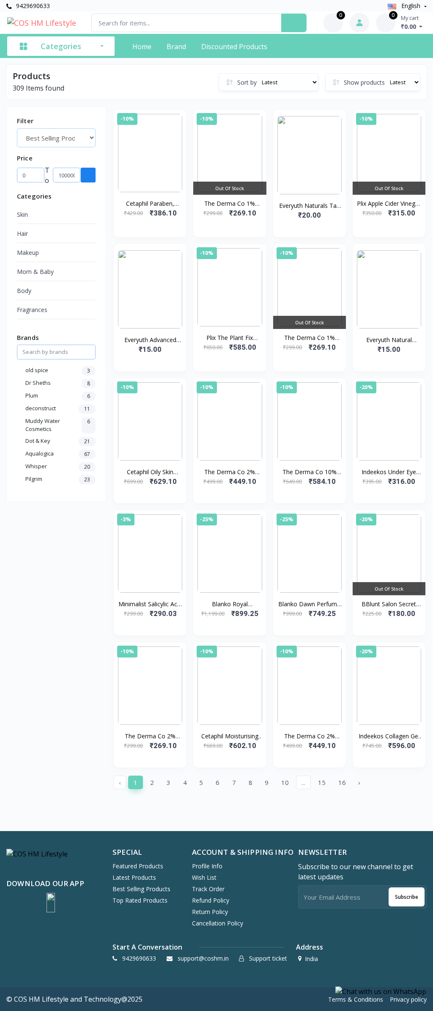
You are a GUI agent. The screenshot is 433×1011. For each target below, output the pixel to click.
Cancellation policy (217, 923)
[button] (51, 902)
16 (342, 782)
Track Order (208, 889)
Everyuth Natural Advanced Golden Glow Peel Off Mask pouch (389, 340)
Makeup (28, 253)
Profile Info (207, 866)
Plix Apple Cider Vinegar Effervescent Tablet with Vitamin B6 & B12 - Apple (389, 203)
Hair (22, 233)
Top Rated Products (139, 900)
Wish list (204, 877)
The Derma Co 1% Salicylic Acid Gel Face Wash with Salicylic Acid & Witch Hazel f (309, 338)
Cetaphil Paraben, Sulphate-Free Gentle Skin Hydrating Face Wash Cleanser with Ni (150, 203)
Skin (22, 214)
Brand (176, 46)
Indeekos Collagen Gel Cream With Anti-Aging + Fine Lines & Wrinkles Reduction (389, 736)
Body (24, 291)
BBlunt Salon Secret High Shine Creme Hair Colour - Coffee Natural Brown (389, 604)
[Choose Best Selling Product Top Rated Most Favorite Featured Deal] (56, 137)
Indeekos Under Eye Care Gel (389, 472)
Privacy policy (408, 999)
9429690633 (32, 6)
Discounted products (234, 46)
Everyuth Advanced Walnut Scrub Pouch (150, 340)
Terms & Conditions (355, 999)
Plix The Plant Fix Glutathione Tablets (230, 338)
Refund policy (210, 900)
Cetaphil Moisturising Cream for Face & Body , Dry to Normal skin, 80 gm (229, 736)
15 (322, 782)
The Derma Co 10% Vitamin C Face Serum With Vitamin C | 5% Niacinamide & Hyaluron (310, 472)
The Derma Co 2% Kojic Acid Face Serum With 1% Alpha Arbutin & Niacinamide (229, 472)
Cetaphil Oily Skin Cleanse (150, 472)
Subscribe (406, 897)
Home (141, 46)
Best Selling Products (141, 889)
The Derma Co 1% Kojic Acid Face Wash (229, 203)
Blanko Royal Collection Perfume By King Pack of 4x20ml (229, 604)
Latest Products (134, 877)
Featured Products (137, 866)
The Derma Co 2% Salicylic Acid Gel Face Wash (150, 736)
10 (285, 782)
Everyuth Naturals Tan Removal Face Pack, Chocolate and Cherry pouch (309, 206)
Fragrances (32, 310)
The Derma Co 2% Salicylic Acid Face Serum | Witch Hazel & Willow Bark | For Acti (309, 736)
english (411, 6)
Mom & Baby (35, 272)
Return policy (210, 912)
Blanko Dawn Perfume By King (309, 604)
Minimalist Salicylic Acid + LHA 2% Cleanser (150, 604)
